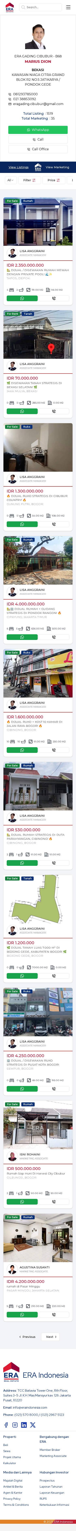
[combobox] (11, 180)
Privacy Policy (11, 1498)
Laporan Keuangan (52, 1492)
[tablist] (38, 167)
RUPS (43, 1498)
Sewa (6, 1451)
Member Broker (50, 1450)
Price (51, 180)
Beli (5, 1445)
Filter (27, 180)
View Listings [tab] (19, 167)
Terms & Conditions (16, 1505)
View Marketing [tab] (57, 167)
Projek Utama (12, 1457)
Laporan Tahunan (51, 1486)
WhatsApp (40, 130)
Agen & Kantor (12, 1492)
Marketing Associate (53, 1456)
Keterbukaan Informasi (54, 1505)
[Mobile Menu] (68, 7)
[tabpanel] (38, 769)
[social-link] (6, 1425)
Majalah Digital (12, 1480)
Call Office (40, 149)
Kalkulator (9, 1463)
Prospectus (47, 1480)
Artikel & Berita (13, 1486)
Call (40, 139)
